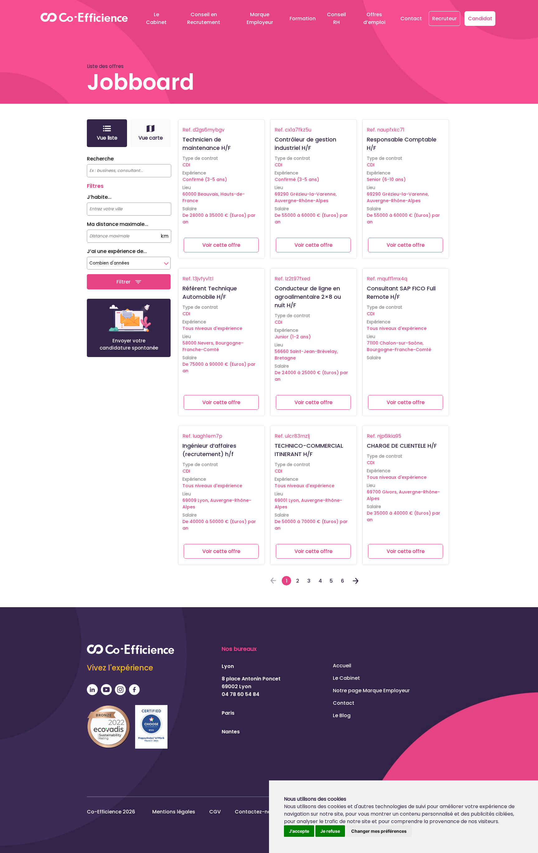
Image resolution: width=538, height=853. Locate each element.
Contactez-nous (256, 811)
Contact (411, 18)
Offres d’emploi (374, 18)
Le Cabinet (156, 18)
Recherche (100, 158)
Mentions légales (173, 811)
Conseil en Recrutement (203, 18)
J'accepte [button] (299, 831)
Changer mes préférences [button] (379, 831)
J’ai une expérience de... (117, 251)
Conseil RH (336, 18)
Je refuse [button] (330, 831)
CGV (215, 811)
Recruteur (444, 18)
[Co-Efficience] (84, 18)
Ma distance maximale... (117, 224)
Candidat (480, 18)
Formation (303, 18)
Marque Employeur (260, 18)
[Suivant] (355, 582)
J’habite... (99, 197)
